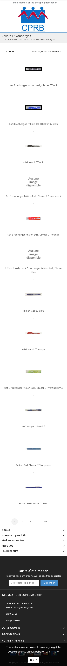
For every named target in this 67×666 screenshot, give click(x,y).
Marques (7, 546)
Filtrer (10, 51)
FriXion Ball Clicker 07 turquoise (33, 465)
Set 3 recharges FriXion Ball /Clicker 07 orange (33, 234)
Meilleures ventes (13, 540)
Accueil (6, 530)
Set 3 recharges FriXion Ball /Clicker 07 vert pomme (33, 388)
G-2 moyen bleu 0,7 (33, 426)
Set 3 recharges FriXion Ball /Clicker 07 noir (33, 85)
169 (45, 521)
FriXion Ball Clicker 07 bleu (33, 503)
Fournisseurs (10, 551)
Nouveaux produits (14, 535)
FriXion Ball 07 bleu (33, 311)
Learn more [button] (52, 651)
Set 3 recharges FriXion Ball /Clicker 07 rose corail (33, 196)
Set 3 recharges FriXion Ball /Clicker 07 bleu (33, 124)
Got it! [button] (33, 660)
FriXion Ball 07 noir (33, 162)
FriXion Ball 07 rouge (33, 349)
